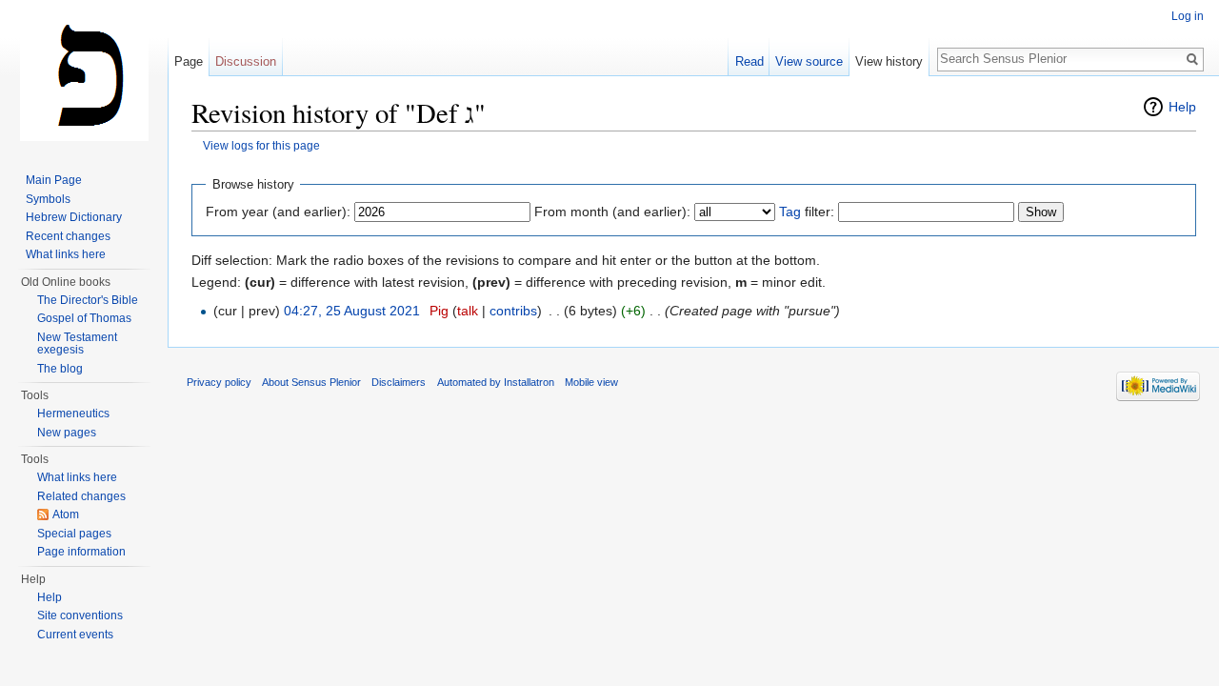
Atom (65, 514)
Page (188, 61)
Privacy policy (219, 382)
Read (749, 61)
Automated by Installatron (495, 382)
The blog (60, 368)
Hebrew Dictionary (74, 217)
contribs (513, 310)
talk (467, 310)
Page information (81, 551)
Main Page (54, 180)
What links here (66, 254)
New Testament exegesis (77, 344)
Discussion (245, 61)
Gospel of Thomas (84, 318)
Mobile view (591, 382)
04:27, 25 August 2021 (352, 310)
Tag (790, 211)
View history (889, 61)
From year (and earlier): (278, 211)
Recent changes (68, 236)
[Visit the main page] (84, 76)
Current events (75, 634)
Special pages (74, 533)
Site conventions (80, 615)
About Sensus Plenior (311, 382)
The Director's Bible (87, 300)
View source (809, 61)
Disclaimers (398, 382)
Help (1182, 106)
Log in (1187, 16)
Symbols (48, 199)
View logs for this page (261, 145)
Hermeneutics (73, 413)
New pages (66, 432)
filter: (806, 211)
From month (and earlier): (612, 211)
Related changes (81, 496)
